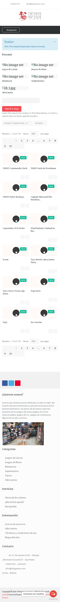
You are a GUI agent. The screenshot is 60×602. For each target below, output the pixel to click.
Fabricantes (11, 480)
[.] (5, 383)
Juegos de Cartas (14, 457)
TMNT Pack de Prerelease (43, 168)
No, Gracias (36, 322)
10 (10, 146)
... (38, 140)
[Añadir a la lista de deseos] (27, 177)
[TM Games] (30, 16)
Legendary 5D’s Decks (14, 228)
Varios (8, 475)
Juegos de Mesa (13, 462)
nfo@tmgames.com (36, 4)
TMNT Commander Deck (15, 168)
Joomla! (5, 595)
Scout (5, 259)
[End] (21, 146)
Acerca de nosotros (15, 524)
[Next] (16, 146)
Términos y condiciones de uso (21, 533)
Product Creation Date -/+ (16, 123)
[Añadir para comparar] (22, 177)
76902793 (15, 4)
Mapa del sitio (12, 537)
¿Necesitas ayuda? (14, 502)
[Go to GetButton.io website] (53, 599)
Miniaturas (10, 466)
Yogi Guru (35, 291)
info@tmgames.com (15, 568)
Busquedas (11, 506)
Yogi (5, 322)
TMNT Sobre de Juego (13, 197)
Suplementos (12, 471)
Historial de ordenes (15, 497)
